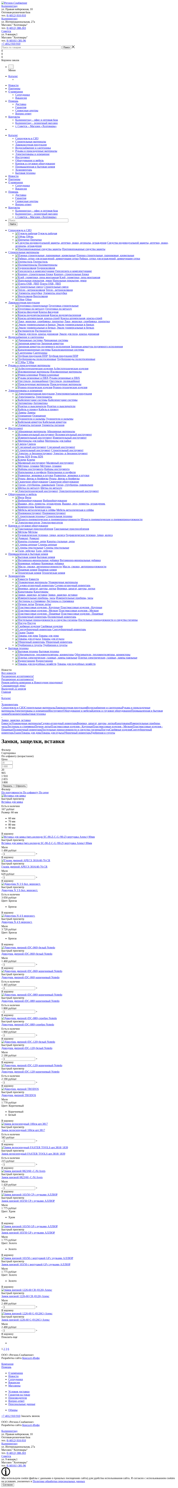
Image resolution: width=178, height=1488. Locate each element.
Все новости (8, 673)
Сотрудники (22, 94)
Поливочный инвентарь (27, 729)
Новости (13, 85)
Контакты (14, 116)
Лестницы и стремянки (21, 726)
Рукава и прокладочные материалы (36, 150)
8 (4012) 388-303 (16, 28)
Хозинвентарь (23, 169)
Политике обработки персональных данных (59, 1481)
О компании (15, 91)
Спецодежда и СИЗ (26, 138)
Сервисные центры (26, 110)
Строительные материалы (30, 141)
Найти (13, 224)
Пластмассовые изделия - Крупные (72, 726)
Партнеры (14, 88)
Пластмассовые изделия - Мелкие (113, 726)
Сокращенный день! (13, 685)
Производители (17, 1397)
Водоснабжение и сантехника (33, 147)
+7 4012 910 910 (10, 43)
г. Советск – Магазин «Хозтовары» (36, 126)
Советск (6, 31)
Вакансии (21, 97)
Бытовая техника (25, 172)
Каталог (13, 76)
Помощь (13, 101)
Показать (7, 786)
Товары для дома (31, 732)
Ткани (17, 732)
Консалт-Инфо (31, 1358)
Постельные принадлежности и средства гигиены (71, 729)
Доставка (20, 104)
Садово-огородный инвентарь (59, 723)
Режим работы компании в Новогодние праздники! (32, 682)
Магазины (14, 1385)
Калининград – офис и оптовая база (36, 119)
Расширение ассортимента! (17, 676)
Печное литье (43, 726)
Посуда (105, 729)
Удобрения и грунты (103, 732)
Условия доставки (19, 1391)
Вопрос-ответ (23, 113)
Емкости (6, 723)
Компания (7, 1363)
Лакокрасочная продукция (31, 144)
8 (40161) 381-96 (16, 40)
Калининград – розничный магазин (36, 123)
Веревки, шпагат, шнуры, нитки (96, 723)
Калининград (9, 6)
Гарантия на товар (19, 1394)
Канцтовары (122, 723)
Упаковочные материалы (26, 723)
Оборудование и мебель (29, 160)
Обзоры (13, 1410)
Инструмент (22, 157)
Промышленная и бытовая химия (35, 166)
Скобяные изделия (120, 729)
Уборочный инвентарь (77, 732)
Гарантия (20, 107)
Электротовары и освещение (32, 154)
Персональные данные (21, 1404)
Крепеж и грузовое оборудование (35, 163)
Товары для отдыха (52, 732)
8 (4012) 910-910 (16, 15)
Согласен (8, 1484)
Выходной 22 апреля (13, 688)
